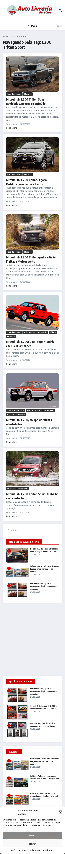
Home (5, 36)
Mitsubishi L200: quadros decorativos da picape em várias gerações (43, 586)
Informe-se (29, 332)
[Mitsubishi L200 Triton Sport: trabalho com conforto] (32, 468)
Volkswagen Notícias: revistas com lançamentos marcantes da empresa (44, 569)
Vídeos (53, 332)
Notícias (28, 94)
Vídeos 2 (11, 336)
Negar (32, 843)
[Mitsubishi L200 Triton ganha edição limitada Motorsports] (32, 232)
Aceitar (32, 835)
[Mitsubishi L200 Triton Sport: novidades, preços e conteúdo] (32, 74)
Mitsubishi (42, 332)
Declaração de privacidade (40, 850)
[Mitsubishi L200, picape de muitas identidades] (32, 390)
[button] (60, 812)
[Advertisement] (32, 639)
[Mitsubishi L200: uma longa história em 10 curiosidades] (32, 312)
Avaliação (11, 488)
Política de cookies (19, 850)
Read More (11, 127)
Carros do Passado (15, 410)
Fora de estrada (14, 94)
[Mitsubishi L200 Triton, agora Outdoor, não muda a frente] (32, 154)
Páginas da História (16, 414)
